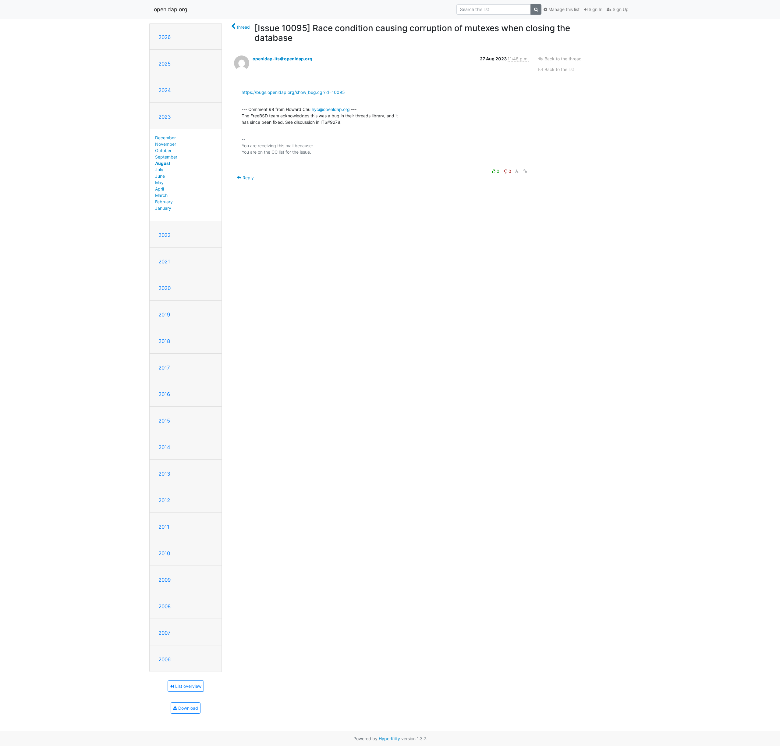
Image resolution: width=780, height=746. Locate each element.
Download (187, 708)
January (163, 208)
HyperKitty (389, 738)
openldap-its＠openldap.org (282, 58)
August (162, 163)
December (165, 137)
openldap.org (170, 9)
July (159, 169)
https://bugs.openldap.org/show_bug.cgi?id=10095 (293, 92)
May (159, 182)
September (166, 156)
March (161, 195)
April (159, 188)
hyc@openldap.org (331, 109)
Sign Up (620, 9)
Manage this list (563, 9)
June (160, 176)
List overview (187, 686)
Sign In (594, 9)
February (164, 201)
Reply (247, 177)
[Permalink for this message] (525, 171)
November (165, 144)
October (163, 150)
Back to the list (558, 69)
